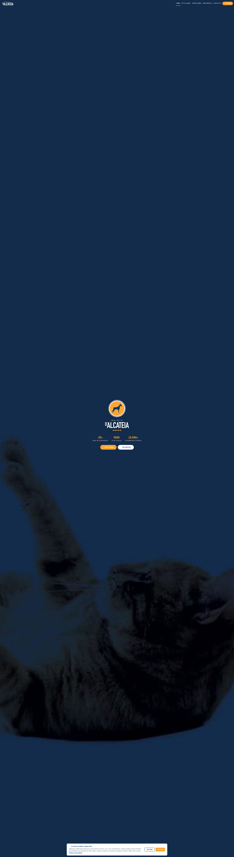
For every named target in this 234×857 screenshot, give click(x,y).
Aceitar (160, 849)
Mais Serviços (207, 3)
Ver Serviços (126, 447)
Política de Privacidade (75, 853)
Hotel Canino (185, 3)
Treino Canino (196, 3)
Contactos (217, 3)
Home (178, 3)
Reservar (228, 3)
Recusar (149, 849)
